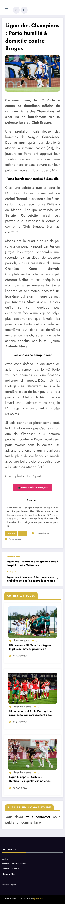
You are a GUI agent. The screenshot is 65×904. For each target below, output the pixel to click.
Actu (22, 533)
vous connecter (38, 816)
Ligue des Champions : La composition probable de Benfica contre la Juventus (31, 579)
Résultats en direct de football (14, 863)
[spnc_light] (24, 10)
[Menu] (6, 10)
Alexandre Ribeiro (22, 706)
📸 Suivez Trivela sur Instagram (32, 487)
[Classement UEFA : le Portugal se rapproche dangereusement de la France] (32, 688)
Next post (11, 572)
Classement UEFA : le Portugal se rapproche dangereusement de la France (30, 713)
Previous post (13, 556)
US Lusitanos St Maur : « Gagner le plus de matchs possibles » (30, 647)
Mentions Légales (9, 884)
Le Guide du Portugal (10, 868)
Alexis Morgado (21, 640)
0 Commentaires (15, 539)
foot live (5, 859)
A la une (11, 533)
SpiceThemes (38, 898)
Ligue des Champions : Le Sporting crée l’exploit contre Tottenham (31, 563)
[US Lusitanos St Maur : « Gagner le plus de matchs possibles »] (32, 622)
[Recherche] (16, 10)
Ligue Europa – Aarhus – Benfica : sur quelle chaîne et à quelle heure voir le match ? (29, 779)
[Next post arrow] (57, 578)
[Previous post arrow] (57, 561)
